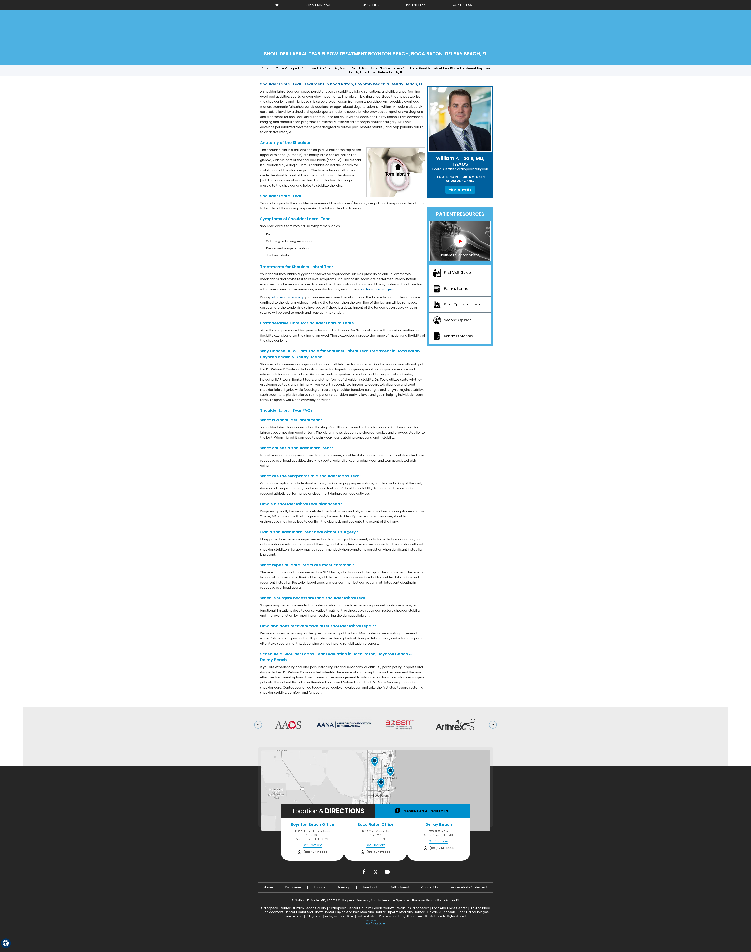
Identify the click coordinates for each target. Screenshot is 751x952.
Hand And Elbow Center (316, 912)
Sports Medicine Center (406, 912)
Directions (328, 810)
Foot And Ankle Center (449, 908)
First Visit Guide (457, 272)
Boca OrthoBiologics (473, 912)
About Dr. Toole (319, 5)
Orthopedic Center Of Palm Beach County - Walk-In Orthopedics (379, 908)
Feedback (370, 887)
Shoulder (409, 68)
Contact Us (462, 5)
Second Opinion (458, 320)
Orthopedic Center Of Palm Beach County (293, 908)
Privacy (319, 887)
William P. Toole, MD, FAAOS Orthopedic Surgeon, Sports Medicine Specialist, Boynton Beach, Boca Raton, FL (377, 900)
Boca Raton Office (376, 824)
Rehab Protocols (458, 335)
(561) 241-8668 (315, 852)
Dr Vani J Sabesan (441, 912)
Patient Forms (456, 288)
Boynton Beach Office (312, 824)
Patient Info (415, 5)
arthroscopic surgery (377, 289)
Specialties (370, 5)
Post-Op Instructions (462, 304)
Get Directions (312, 845)
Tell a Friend (399, 887)
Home (277, 5)
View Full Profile (460, 190)
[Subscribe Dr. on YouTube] (387, 872)
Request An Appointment (426, 810)
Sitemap (343, 887)
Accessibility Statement (469, 887)
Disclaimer (293, 887)
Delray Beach (438, 824)
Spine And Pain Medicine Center (361, 912)
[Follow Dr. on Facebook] (364, 872)
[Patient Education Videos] (460, 241)
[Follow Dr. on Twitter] (375, 872)
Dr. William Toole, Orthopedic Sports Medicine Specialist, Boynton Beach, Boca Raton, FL (322, 68)
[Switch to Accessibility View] (6, 943)
